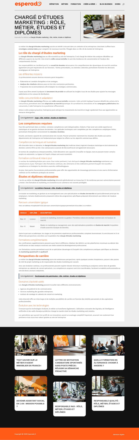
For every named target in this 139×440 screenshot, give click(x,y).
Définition (54, 4)
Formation (76, 4)
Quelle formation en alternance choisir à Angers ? (106, 363)
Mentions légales (118, 434)
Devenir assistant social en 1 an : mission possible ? (30, 403)
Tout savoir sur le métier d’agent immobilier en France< (28, 363)
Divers (117, 4)
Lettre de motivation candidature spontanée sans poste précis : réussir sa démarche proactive (68, 365)
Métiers (64, 4)
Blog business (106, 4)
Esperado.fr (18, 37)
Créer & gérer (89, 4)
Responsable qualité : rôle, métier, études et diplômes (107, 403)
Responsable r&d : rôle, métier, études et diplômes (69, 409)
